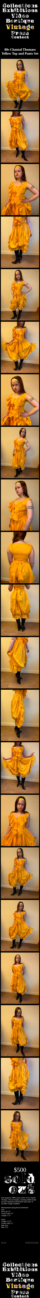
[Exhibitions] (20, 10)
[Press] (20, 33)
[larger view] (20, 85)
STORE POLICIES (32, 1243)
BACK (3, 1243)
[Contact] (20, 37)
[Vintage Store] (20, 27)
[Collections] (20, 5)
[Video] (20, 15)
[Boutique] (20, 21)
